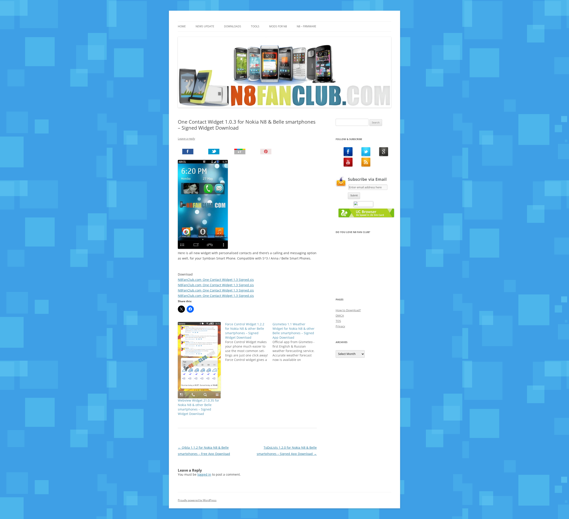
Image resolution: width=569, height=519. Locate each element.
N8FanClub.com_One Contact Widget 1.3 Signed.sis (216, 280)
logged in (204, 474)
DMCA (340, 316)
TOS (338, 321)
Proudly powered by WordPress (197, 500)
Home (182, 26)
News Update (205, 26)
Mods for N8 (278, 26)
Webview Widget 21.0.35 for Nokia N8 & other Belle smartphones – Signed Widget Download (198, 407)
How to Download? (348, 310)
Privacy (340, 326)
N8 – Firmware (306, 26)
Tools (255, 26)
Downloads (232, 26)
